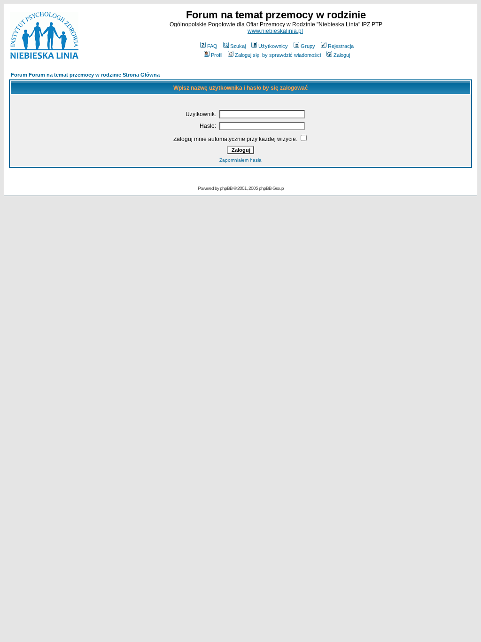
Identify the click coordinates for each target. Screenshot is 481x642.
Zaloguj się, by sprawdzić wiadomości (278, 55)
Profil (216, 55)
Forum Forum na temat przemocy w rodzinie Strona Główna (85, 75)
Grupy (308, 46)
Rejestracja (341, 46)
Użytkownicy (273, 46)
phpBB (226, 188)
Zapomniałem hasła (240, 160)
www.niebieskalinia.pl (275, 31)
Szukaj (238, 46)
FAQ (212, 46)
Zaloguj (342, 55)
